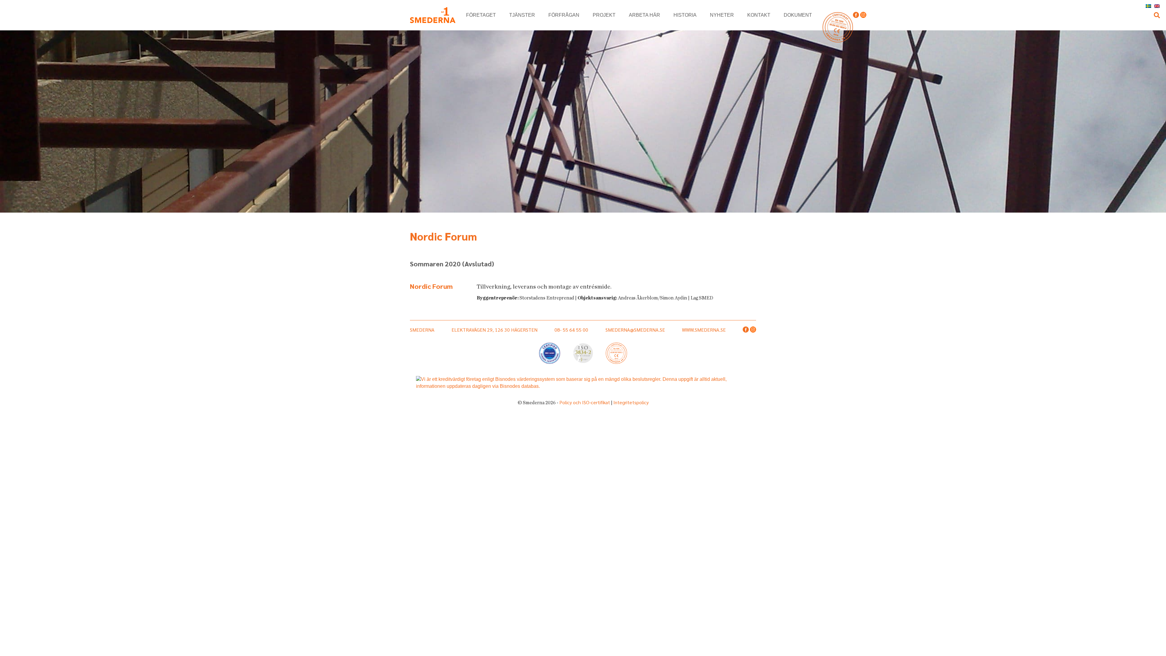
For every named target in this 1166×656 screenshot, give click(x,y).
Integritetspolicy (631, 402)
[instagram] (863, 15)
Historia (685, 15)
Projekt (604, 15)
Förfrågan (563, 15)
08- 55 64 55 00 (571, 329)
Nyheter (722, 15)
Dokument (798, 15)
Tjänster (522, 15)
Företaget (481, 15)
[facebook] (856, 15)
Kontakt (758, 15)
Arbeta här (644, 15)
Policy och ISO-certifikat (584, 402)
